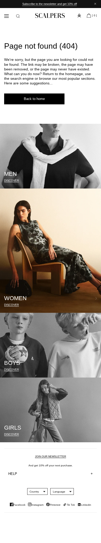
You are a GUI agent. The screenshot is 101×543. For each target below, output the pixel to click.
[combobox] (34, 491)
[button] (18, 16)
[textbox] (34, 491)
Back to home (34, 99)
